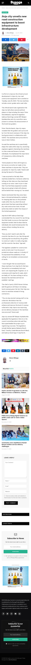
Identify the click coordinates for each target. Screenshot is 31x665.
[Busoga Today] (16, 3)
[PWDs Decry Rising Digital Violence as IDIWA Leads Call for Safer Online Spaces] (15, 405)
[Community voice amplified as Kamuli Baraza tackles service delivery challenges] (15, 432)
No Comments (6, 35)
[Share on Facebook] (5, 39)
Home (3, 7)
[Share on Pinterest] (22, 39)
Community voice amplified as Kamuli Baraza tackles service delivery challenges (14, 444)
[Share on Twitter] (13, 39)
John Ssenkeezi (13, 659)
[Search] (28, 3)
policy (23, 643)
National (5, 12)
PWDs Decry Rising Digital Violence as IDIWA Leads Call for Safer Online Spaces (14, 417)
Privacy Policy (14, 557)
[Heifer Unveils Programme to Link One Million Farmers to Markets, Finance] (15, 380)
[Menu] (3, 3)
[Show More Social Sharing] (27, 39)
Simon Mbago (10, 32)
